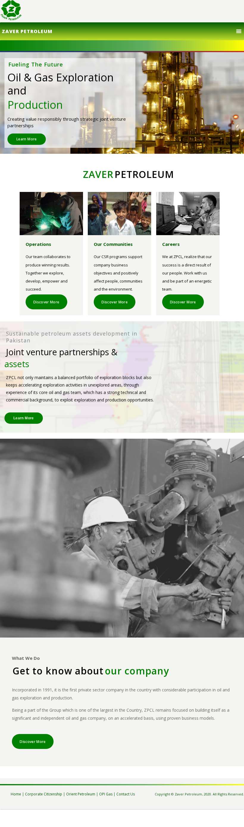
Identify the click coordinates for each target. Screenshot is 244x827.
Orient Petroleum (80, 794)
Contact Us (125, 794)
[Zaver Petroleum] (11, 11)
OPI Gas (105, 794)
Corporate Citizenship (43, 794)
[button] (27, 31)
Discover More (46, 302)
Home (16, 794)
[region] (122, 103)
